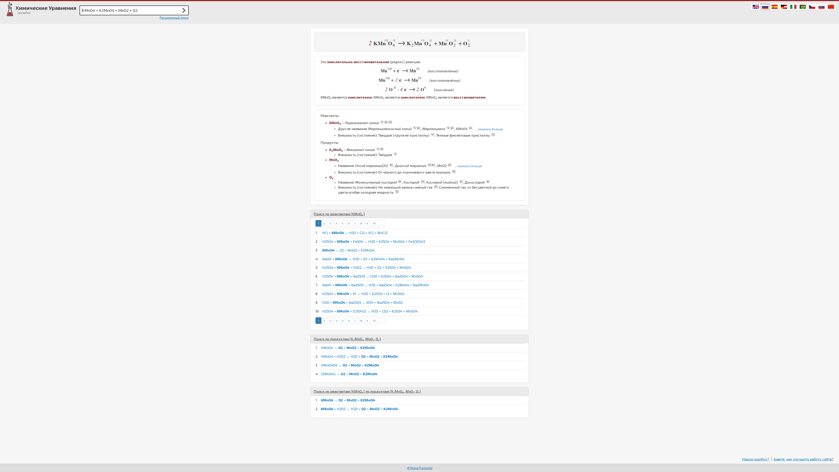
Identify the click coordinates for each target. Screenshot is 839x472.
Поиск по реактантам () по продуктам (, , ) (367, 391)
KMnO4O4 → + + (350, 365)
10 (374, 223)
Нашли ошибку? (755, 459)
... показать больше (489, 129)
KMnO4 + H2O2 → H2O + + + (359, 356)
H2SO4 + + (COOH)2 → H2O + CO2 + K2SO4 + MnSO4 (370, 311)
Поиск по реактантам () (339, 214)
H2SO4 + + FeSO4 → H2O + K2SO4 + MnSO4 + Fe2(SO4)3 (373, 241)
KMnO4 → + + (348, 347)
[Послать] (184, 10)
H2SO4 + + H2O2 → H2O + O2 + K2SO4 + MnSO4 (366, 267)
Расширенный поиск (174, 17)
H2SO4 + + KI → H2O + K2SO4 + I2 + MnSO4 (363, 294)
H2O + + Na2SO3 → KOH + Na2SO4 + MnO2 (362, 302)
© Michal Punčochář (420, 468)
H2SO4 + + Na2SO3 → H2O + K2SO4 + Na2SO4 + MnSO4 (372, 276)
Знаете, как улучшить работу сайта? (803, 459)
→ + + (348, 400)
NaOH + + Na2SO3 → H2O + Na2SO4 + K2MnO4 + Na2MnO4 (375, 285)
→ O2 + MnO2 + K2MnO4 (348, 250)
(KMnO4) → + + (349, 374)
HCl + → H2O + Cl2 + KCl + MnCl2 (355, 233)
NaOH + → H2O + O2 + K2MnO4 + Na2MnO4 (363, 259)
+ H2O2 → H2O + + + (359, 409)
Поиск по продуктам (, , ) (347, 339)
